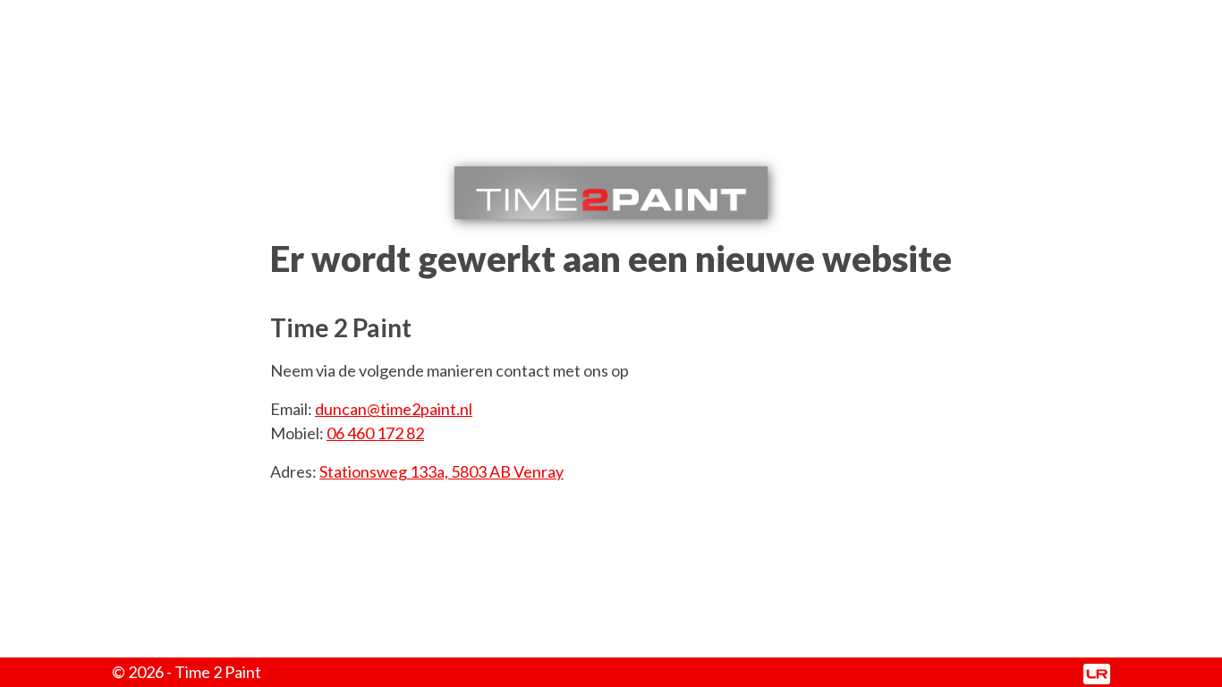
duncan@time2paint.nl (393, 409)
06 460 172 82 (375, 433)
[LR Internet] (1096, 672)
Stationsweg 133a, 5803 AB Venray (441, 471)
